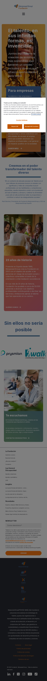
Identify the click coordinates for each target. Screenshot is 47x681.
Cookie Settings (22, 120)
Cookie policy (35, 114)
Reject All (14, 126)
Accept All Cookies (31, 126)
